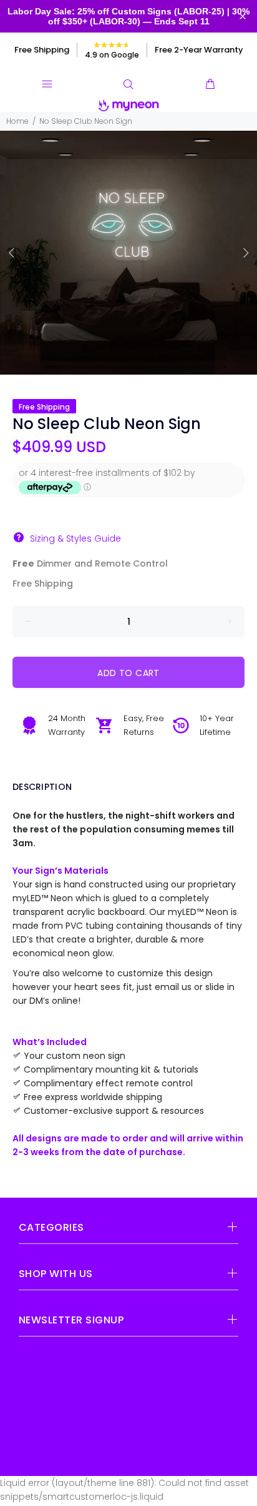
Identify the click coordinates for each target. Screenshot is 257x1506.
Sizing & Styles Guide (75, 538)
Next (245, 253)
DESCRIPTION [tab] (42, 787)
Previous (12, 253)
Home (17, 121)
